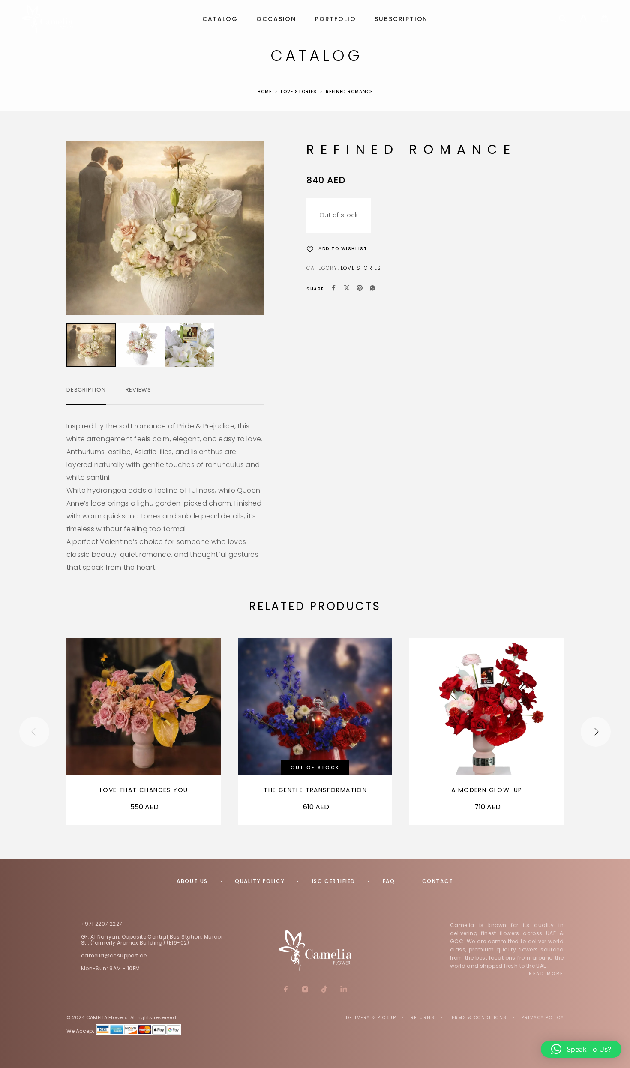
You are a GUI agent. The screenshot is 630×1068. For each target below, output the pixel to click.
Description (86, 390)
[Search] (562, 19)
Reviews (138, 390)
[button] (581, 1049)
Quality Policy (260, 881)
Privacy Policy (542, 1017)
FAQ (389, 881)
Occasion (276, 19)
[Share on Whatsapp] (372, 289)
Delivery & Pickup (371, 1017)
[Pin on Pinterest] (359, 289)
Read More (546, 973)
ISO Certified (333, 881)
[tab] (86, 395)
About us (192, 881)
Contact (437, 881)
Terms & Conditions (478, 1017)
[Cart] (604, 19)
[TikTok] (324, 990)
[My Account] (583, 19)
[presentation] (34, 732)
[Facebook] (286, 990)
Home (265, 91)
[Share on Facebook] (333, 289)
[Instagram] (305, 990)
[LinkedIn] (344, 990)
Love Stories (299, 91)
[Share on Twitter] (346, 289)
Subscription (401, 19)
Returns (423, 1017)
